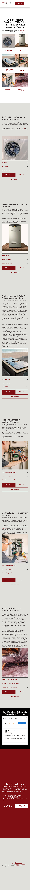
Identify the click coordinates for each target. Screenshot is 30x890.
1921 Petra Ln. (18, 863)
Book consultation (8, 806)
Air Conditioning (8, 50)
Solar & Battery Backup (8, 70)
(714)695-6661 (18, 865)
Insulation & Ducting (21, 90)
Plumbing (21, 70)
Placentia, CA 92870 (20, 864)
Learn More (15, 179)
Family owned (17, 788)
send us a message (21, 798)
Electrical (8, 89)
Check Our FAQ (22, 806)
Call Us (21, 174)
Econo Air (22, 128)
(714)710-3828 (24, 30)
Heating (22, 50)
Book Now (19, 3)
